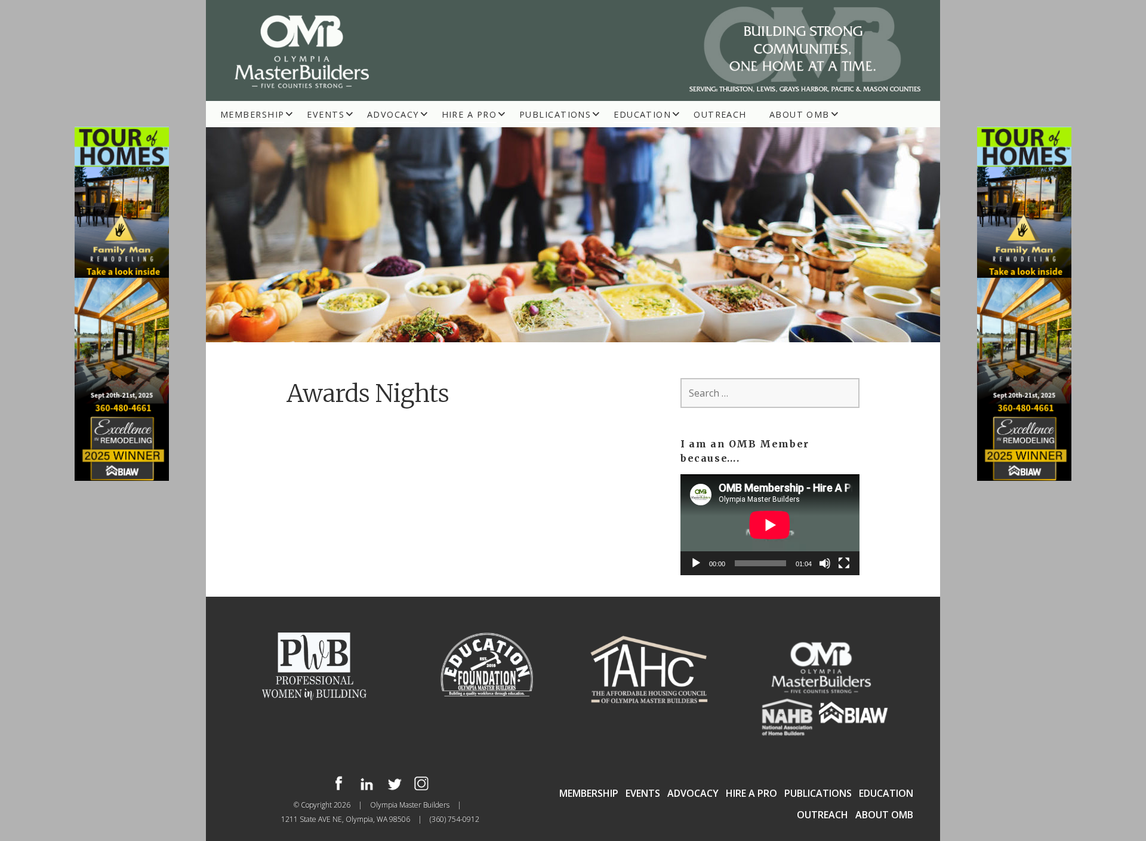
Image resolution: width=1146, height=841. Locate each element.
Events (325, 114)
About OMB (799, 114)
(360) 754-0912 (454, 819)
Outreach (720, 114)
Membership (252, 114)
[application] (770, 524)
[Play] (696, 563)
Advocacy (393, 114)
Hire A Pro (469, 114)
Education (642, 114)
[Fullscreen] (844, 563)
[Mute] (825, 563)
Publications (555, 114)
